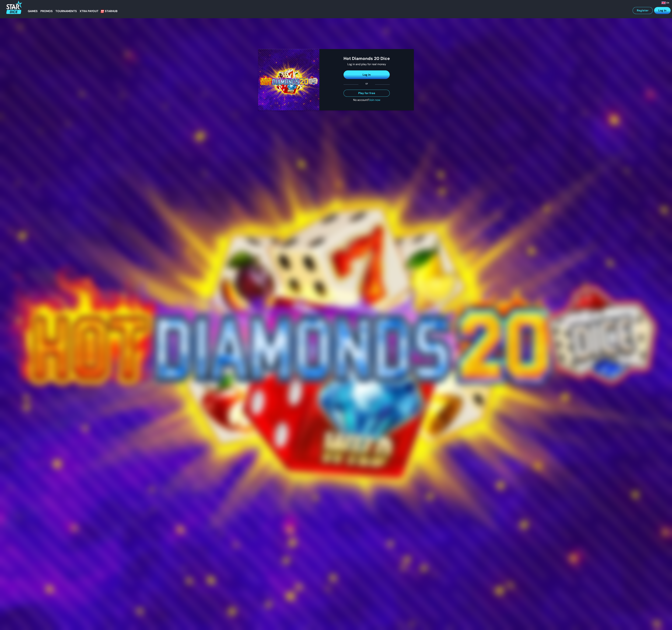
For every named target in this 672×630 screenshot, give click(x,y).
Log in (662, 10)
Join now (374, 100)
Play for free (366, 93)
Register (643, 10)
